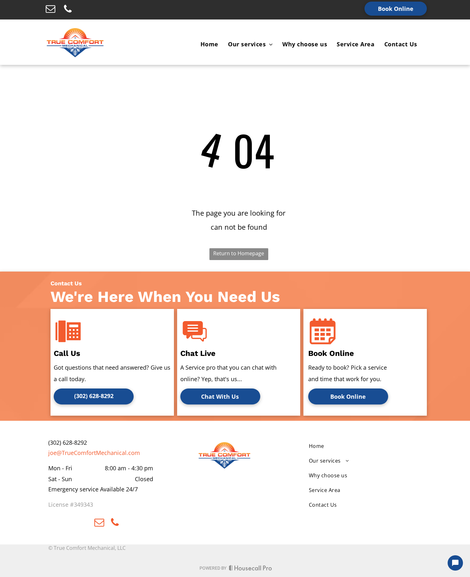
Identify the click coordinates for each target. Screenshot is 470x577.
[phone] (67, 10)
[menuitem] (209, 44)
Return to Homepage (238, 253)
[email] (50, 10)
